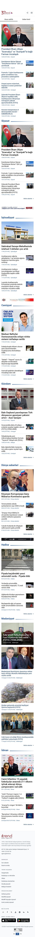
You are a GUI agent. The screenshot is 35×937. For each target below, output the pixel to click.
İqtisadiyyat (7, 217)
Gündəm (6, 383)
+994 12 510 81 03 (6, 851)
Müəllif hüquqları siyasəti (8, 899)
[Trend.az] (7, 12)
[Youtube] (15, 912)
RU (21, 934)
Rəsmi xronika (5, 865)
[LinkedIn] (23, 912)
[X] (11, 912)
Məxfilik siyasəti (6, 897)
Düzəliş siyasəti (5, 884)
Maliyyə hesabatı (6, 886)
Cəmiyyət (6, 305)
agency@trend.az (6, 853)
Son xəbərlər (5, 862)
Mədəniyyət (7, 618)
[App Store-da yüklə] (8, 920)
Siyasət (5, 120)
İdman (4, 750)
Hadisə (5, 544)
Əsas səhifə (8, 19)
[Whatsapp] (3, 912)
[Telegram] (19, 912)
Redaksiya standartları (8, 881)
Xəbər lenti (26, 19)
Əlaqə (3, 878)
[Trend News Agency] (6, 836)
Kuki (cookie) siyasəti (7, 902)
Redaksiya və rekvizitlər (8, 875)
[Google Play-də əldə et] (23, 920)
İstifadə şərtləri (5, 894)
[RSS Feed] (27, 912)
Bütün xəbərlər (28, 198)
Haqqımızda (4, 873)
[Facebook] (7, 912)
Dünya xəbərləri (9, 465)
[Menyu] (32, 13)
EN (14, 934)
